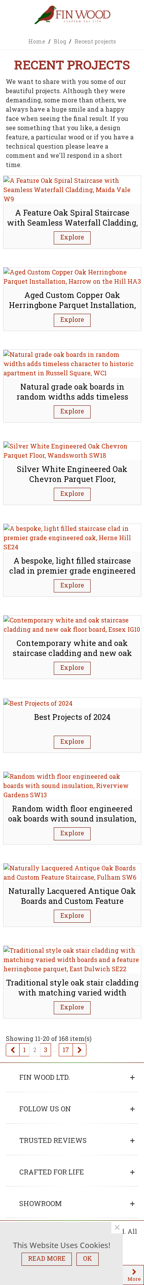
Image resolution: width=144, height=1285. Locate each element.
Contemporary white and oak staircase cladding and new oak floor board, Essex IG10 (72, 653)
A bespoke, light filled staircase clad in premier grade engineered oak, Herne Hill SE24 (72, 570)
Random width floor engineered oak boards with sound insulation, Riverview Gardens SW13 (72, 818)
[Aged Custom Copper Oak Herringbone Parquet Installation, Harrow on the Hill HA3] (72, 276)
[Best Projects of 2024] (38, 702)
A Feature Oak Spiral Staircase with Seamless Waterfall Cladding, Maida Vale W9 (72, 222)
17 (66, 1050)
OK (87, 1258)
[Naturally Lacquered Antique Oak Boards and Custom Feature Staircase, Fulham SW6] (72, 872)
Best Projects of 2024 (72, 717)
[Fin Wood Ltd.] (72, 15)
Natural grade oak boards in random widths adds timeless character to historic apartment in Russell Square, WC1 (72, 401)
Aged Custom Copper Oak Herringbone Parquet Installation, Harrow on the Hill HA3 (72, 305)
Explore (72, 237)
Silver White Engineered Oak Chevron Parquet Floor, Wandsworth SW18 (72, 479)
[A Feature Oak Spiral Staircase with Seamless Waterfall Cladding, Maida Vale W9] (72, 189)
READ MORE (46, 1258)
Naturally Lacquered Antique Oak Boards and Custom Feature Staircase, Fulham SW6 (72, 901)
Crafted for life (51, 1171)
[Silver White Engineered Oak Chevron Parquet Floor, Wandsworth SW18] (72, 450)
